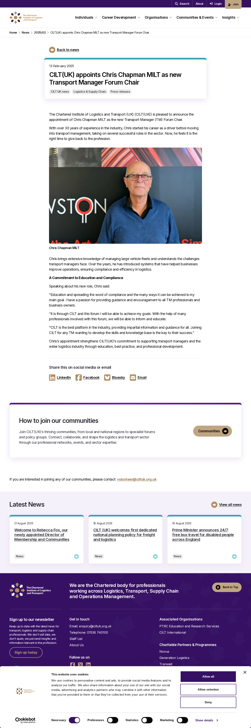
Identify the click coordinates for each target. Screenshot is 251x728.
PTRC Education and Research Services (189, 626)
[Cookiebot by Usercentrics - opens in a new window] (25, 720)
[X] (80, 665)
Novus (164, 651)
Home (13, 32)
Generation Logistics (174, 658)
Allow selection (208, 689)
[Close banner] (245, 672)
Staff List (75, 639)
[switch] (112, 720)
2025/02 (40, 32)
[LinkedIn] (88, 665)
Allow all (208, 676)
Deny (208, 702)
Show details (204, 720)
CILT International (172, 632)
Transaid (165, 664)
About (199, 3)
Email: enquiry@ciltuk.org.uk (90, 626)
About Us (76, 645)
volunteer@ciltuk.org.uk (137, 479)
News (25, 32)
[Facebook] (72, 665)
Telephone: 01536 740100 (88, 632)
